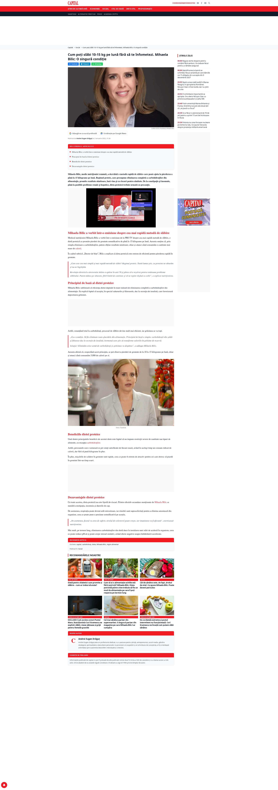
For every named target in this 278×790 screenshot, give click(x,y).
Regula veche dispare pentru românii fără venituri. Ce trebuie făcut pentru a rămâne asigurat (193, 63)
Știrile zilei (186, 55)
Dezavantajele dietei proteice (83, 166)
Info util (131, 9)
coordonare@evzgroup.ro (183, 3)
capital (78, 544)
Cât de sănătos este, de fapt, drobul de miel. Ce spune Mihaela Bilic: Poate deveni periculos (157, 585)
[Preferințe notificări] (4, 785)
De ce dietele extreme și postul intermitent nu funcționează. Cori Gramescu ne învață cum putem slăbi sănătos (157, 624)
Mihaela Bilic (161, 502)
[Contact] (198, 3)
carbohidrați (86, 544)
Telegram (86, 64)
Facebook (74, 64)
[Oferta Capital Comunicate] (194, 212)
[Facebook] (202, 3)
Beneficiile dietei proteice (82, 161)
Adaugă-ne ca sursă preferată (84, 133)
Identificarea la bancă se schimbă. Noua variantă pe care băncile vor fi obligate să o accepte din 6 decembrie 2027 (194, 74)
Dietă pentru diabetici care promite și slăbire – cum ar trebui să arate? (85, 583)
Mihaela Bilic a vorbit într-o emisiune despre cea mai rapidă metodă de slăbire (102, 152)
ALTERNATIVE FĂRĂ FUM (86, 14)
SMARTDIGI (72, 14)
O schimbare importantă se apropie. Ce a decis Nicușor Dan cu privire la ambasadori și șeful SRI (192, 96)
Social (105, 9)
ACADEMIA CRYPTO (111, 14)
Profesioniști (145, 9)
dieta (94, 544)
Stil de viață (118, 9)
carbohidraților (93, 442)
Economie (95, 9)
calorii (78, 248)
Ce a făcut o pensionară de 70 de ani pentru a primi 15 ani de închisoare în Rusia (193, 115)
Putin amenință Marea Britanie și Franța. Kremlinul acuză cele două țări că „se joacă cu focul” (193, 105)
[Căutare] (209, 3)
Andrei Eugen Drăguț (84, 138)
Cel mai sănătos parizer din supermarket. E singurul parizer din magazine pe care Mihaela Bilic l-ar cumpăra (120, 624)
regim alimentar (113, 544)
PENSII (99, 14)
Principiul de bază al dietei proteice (85, 156)
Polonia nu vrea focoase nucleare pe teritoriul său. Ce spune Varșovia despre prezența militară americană (194, 124)
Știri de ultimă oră (77, 9)
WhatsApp (98, 64)
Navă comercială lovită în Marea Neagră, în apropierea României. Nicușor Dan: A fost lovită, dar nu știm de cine (193, 86)
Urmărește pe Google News (114, 133)
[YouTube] (205, 3)
